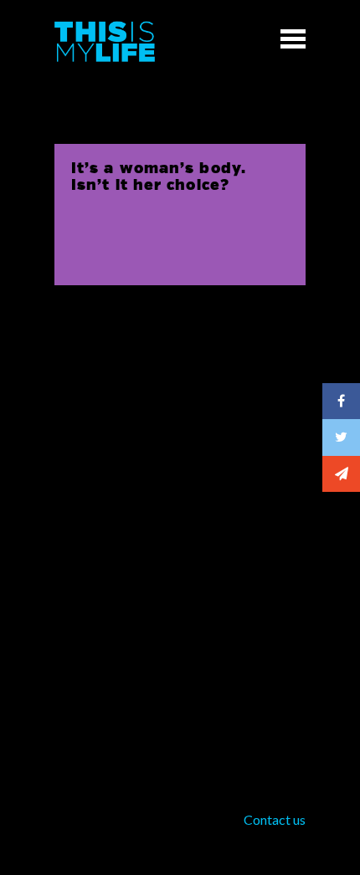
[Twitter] (341, 437)
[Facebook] (341, 401)
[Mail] (341, 474)
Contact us (275, 819)
